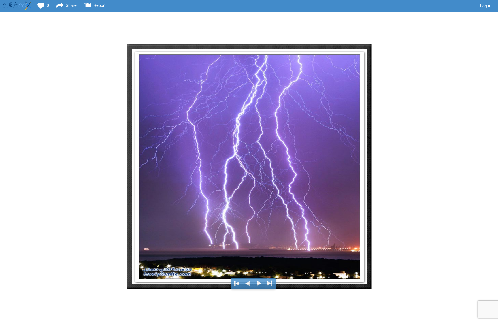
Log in (485, 6)
